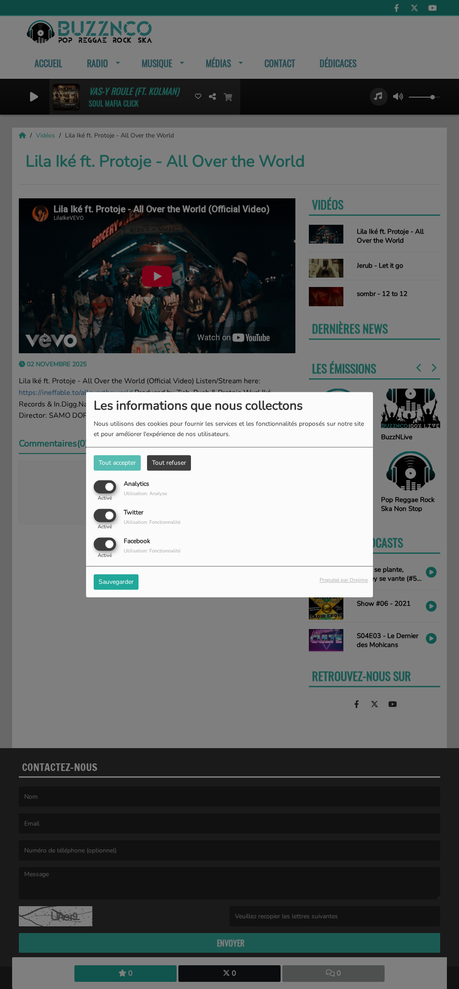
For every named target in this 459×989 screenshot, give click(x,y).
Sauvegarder (116, 582)
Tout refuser (169, 462)
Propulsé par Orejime (344, 580)
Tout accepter (117, 462)
